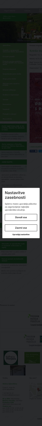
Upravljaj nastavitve (21, 235)
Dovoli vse (21, 217)
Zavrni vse (21, 227)
